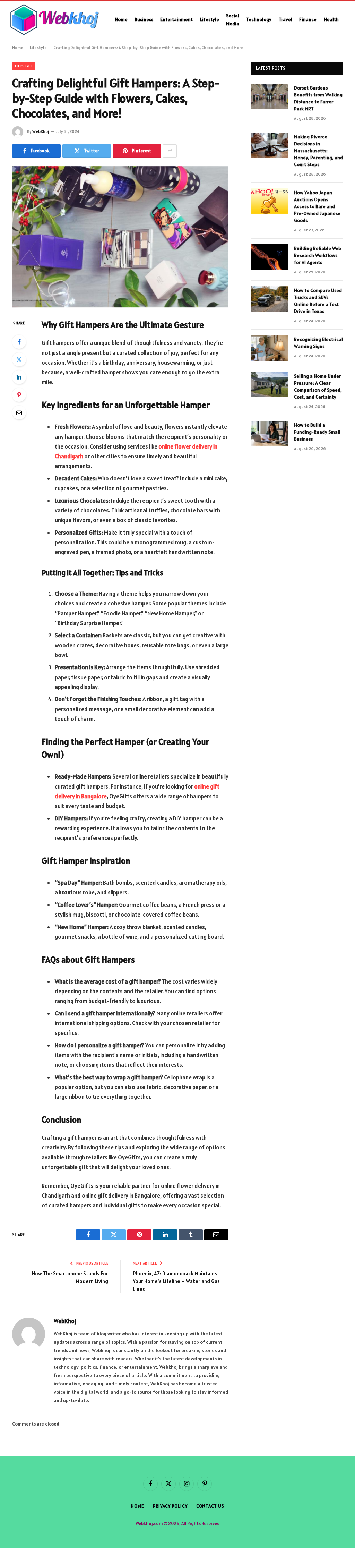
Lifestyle (209, 19)
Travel (285, 19)
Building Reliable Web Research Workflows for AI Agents (317, 255)
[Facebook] (19, 342)
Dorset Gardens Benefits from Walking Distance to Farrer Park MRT (318, 98)
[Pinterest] (19, 395)
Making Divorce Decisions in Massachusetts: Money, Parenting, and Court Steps (318, 151)
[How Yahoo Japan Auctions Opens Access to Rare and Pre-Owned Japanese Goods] (269, 201)
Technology (258, 19)
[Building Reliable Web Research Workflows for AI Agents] (269, 257)
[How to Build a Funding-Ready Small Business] (269, 433)
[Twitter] (19, 359)
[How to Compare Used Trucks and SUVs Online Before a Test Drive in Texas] (269, 299)
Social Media (232, 19)
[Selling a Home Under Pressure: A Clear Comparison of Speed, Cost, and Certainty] (269, 384)
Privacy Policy (170, 1506)
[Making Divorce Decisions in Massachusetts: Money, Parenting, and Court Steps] (269, 145)
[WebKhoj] (54, 20)
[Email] (19, 412)
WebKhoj (40, 131)
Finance (308, 19)
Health (331, 19)
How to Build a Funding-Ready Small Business (317, 432)
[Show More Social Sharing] (170, 151)
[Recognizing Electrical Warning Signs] (269, 347)
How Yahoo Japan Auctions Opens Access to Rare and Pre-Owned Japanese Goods (317, 206)
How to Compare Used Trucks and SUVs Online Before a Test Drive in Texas (318, 300)
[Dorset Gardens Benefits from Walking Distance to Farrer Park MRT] (269, 96)
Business (144, 19)
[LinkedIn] (19, 377)
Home (121, 19)
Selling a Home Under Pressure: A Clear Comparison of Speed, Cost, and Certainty (318, 386)
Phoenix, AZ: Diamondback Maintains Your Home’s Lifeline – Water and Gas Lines (176, 1281)
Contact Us (210, 1506)
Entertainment (176, 19)
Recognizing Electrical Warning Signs (318, 342)
